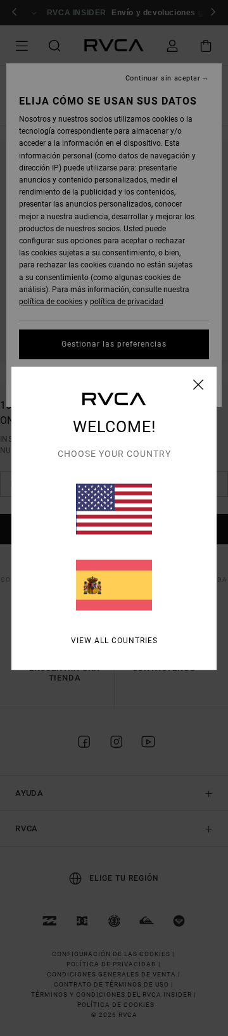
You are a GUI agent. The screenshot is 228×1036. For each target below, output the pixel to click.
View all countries (114, 640)
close (198, 384)
